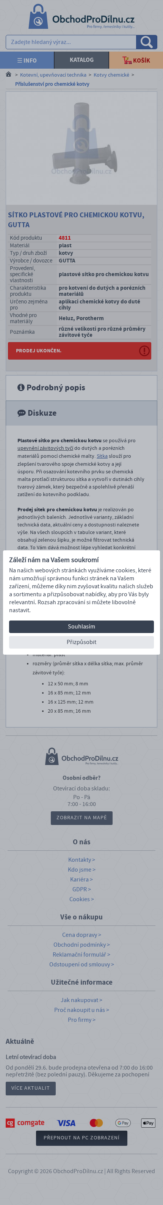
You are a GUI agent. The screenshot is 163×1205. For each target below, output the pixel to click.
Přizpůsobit (81, 642)
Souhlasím (81, 626)
